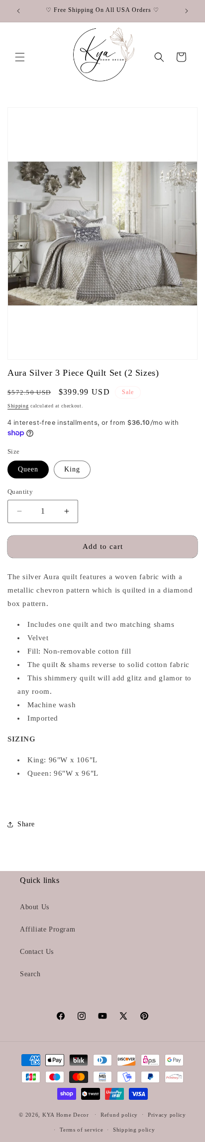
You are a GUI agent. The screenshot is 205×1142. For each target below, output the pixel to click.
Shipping (18, 405)
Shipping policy (134, 1130)
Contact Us (37, 951)
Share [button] (26, 824)
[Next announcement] (187, 11)
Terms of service (81, 1130)
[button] (20, 57)
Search (30, 974)
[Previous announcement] (18, 11)
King (72, 469)
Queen (28, 469)
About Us (34, 907)
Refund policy (119, 1115)
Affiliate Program (47, 929)
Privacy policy (167, 1115)
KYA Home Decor (65, 1114)
